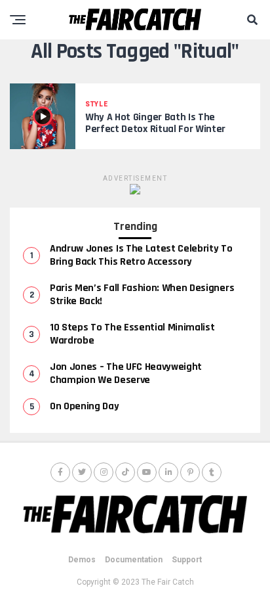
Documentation (134, 559)
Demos (82, 559)
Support (187, 559)
